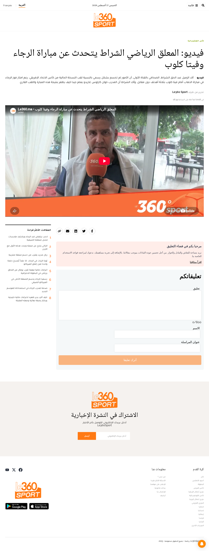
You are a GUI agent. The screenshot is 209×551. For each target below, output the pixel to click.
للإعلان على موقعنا (158, 484)
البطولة (201, 484)
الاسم (196, 328)
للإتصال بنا (161, 492)
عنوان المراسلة (190, 342)
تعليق (196, 288)
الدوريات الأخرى (198, 525)
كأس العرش (198, 488)
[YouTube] (7, 469)
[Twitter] (14, 469)
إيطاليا (201, 514)
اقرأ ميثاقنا (195, 262)
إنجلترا (201, 507)
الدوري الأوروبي (198, 503)
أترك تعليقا (130, 360)
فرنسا (201, 518)
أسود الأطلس (198, 480)
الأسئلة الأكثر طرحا (158, 480)
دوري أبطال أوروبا (196, 499)
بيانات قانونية (160, 488)
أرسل (86, 436)
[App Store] (39, 506)
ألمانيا (201, 522)
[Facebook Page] (21, 469)
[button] (202, 544)
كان (202, 477)
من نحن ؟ (162, 477)
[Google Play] (16, 506)
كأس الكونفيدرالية (196, 41)
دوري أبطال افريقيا (196, 492)
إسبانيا (201, 510)
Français (7, 5)
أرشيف (163, 495)
